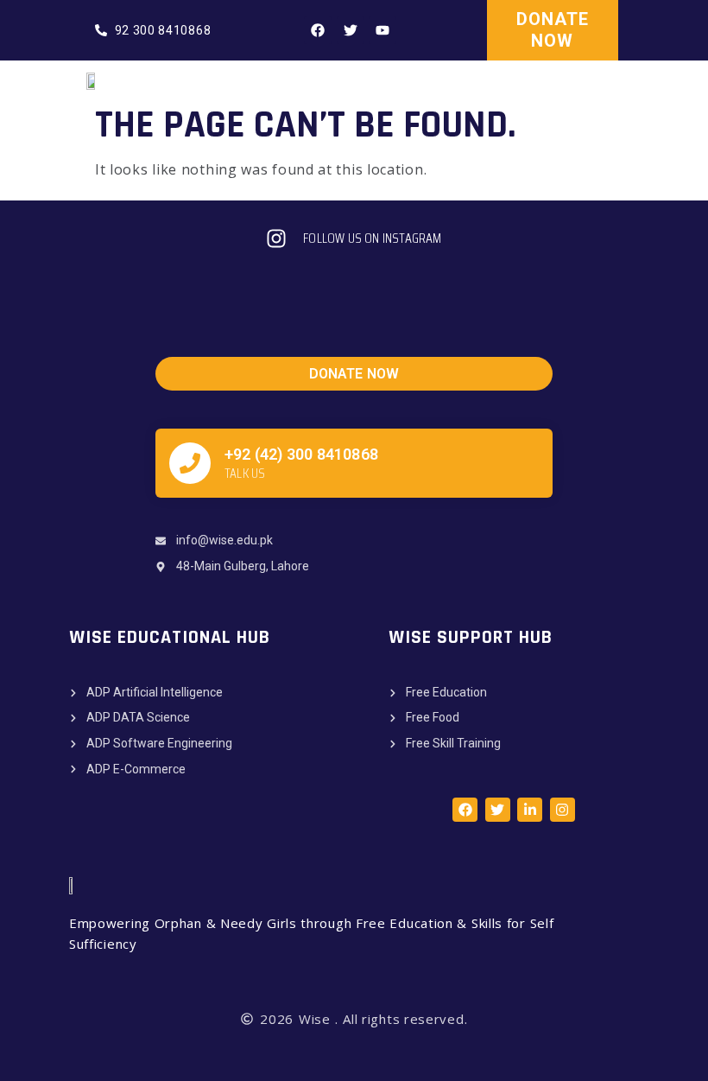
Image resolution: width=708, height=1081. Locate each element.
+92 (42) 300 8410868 (301, 454)
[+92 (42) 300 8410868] (190, 463)
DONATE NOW (552, 30)
